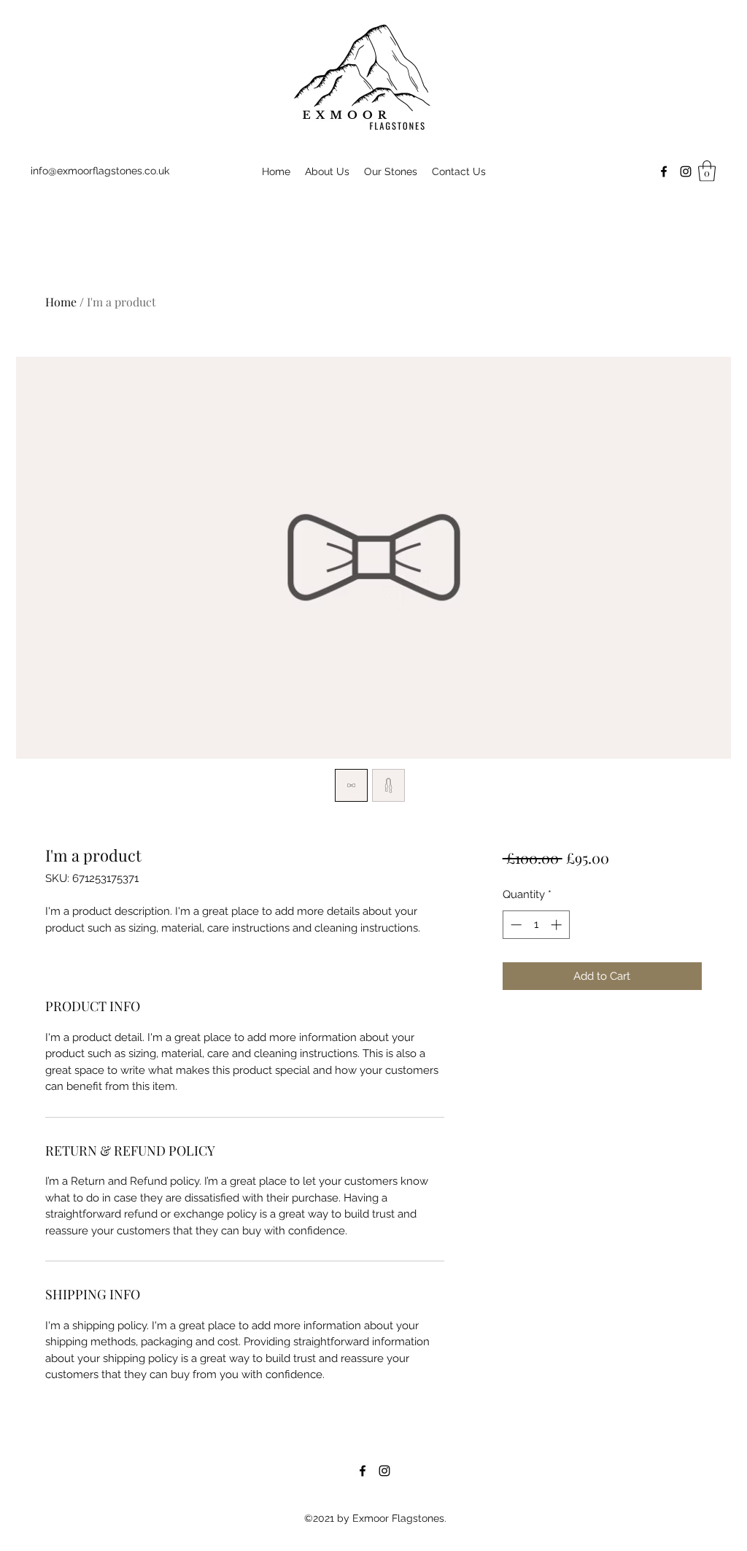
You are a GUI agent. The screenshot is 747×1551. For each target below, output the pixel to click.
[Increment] (558, 924)
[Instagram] (685, 171)
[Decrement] (515, 924)
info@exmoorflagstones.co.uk (100, 171)
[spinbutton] (536, 924)
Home (61, 301)
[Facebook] (664, 171)
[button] (707, 171)
